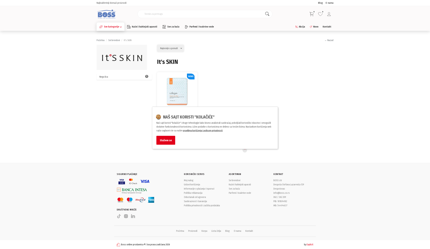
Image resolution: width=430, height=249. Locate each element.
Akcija (302, 26)
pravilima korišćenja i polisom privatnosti (203, 130)
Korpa (204, 231)
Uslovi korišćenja (192, 184)
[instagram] (126, 217)
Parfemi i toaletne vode (201, 26)
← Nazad (329, 40)
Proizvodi (192, 231)
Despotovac (279, 188)
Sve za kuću (173, 26)
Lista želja (216, 231)
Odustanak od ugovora (195, 197)
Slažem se (166, 140)
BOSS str (277, 180)
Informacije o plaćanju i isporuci (199, 188)
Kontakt (327, 26)
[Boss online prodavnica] (107, 13)
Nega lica (123, 76)
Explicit (310, 244)
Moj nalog (188, 180)
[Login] (329, 14)
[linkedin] (133, 217)
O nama (329, 2)
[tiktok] (119, 217)
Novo (315, 26)
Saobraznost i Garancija (195, 201)
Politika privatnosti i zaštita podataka (202, 205)
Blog (320, 2)
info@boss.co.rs (281, 193)
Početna (100, 40)
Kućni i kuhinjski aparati (144, 26)
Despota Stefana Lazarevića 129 (288, 184)
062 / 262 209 (279, 197)
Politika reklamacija (193, 193)
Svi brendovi (114, 40)
